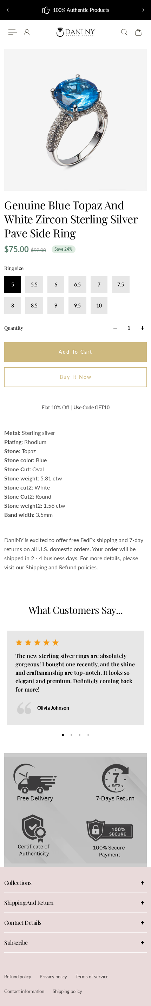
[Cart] (138, 32)
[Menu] (13, 32)
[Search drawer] (124, 32)
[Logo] (75, 32)
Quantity (13, 328)
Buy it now (76, 377)
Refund (68, 567)
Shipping (36, 567)
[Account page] (27, 32)
